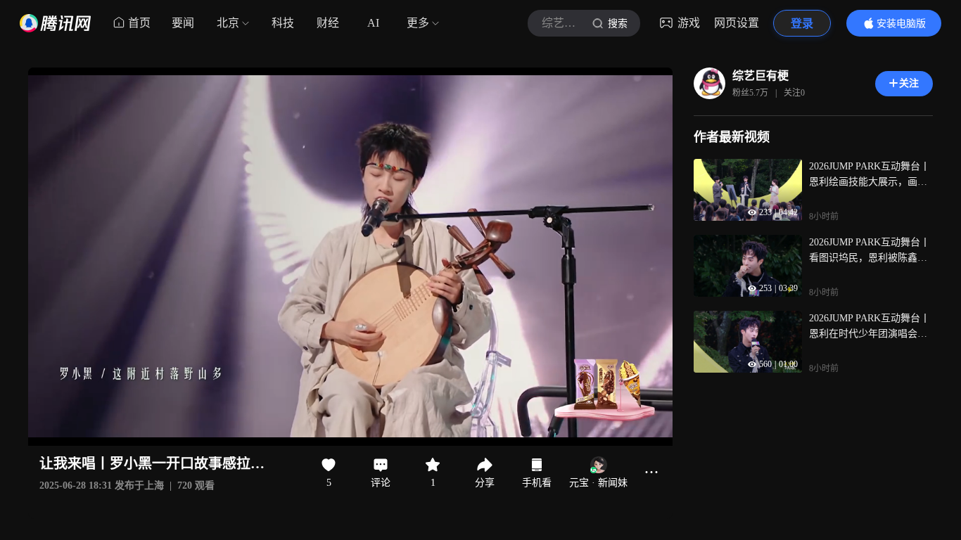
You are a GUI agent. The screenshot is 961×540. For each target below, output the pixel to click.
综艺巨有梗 (760, 76)
